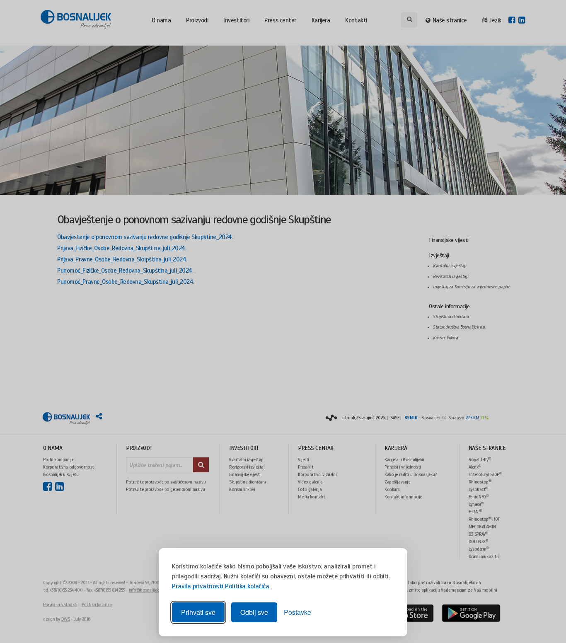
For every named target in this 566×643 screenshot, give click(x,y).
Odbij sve (254, 612)
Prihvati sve (198, 612)
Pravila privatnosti (197, 586)
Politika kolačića (247, 586)
